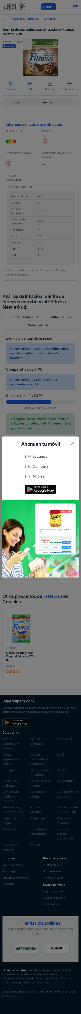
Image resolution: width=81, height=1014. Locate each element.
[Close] (72, 443)
